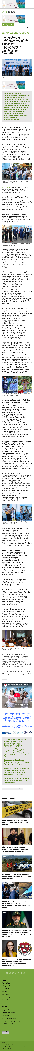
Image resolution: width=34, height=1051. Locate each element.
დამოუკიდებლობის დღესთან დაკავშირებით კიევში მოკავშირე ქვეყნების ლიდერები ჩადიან (17, 904)
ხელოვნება (5, 994)
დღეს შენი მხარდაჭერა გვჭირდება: (16, 768)
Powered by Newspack (7, 1045)
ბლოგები (5, 999)
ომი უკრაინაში (6, 1015)
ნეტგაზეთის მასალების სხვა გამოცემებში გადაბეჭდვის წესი (14, 1047)
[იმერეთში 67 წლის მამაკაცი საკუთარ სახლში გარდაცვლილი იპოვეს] (17, 810)
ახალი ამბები (9, 32)
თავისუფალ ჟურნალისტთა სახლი (12, 788)
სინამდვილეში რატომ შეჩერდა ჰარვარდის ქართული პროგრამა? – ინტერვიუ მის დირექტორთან (16, 962)
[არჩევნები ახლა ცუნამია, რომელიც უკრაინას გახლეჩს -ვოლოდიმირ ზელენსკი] (17, 837)
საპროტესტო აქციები (8, 1012)
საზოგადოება (6, 986)
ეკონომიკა (5, 988)
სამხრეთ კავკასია (7, 997)
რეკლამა (24, 32)
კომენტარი (5, 991)
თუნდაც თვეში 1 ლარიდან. (13, 774)
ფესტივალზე (7, 187)
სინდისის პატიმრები (8, 1010)
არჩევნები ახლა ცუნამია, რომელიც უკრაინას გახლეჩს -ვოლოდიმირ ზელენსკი (15, 849)
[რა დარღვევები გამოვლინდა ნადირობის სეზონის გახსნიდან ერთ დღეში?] (17, 864)
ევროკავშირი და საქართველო (12, 1021)
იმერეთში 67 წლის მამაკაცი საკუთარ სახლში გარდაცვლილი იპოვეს (17, 822)
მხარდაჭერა (8, 25)
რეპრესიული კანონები (9, 1018)
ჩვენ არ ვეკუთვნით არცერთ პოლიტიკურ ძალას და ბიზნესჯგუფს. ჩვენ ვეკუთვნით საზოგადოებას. (17, 762)
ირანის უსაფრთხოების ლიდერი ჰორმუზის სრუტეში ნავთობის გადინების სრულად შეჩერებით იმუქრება (16, 933)
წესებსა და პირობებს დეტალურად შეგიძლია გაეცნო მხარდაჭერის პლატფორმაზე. (16, 780)
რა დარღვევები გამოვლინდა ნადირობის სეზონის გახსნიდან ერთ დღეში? (16, 876)
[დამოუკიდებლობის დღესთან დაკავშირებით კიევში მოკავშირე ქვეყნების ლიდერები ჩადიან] (17, 891)
